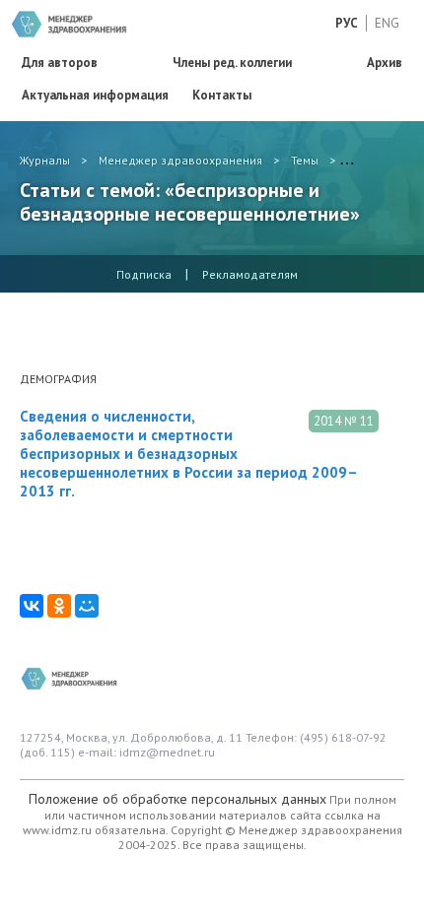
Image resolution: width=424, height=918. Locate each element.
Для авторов (60, 62)
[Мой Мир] (87, 606)
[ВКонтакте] (31, 606)
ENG (387, 23)
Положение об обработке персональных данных (177, 799)
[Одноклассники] (59, 606)
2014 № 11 (344, 421)
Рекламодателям (250, 274)
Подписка (144, 274)
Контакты (221, 95)
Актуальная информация (95, 95)
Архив (384, 62)
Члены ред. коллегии (232, 62)
